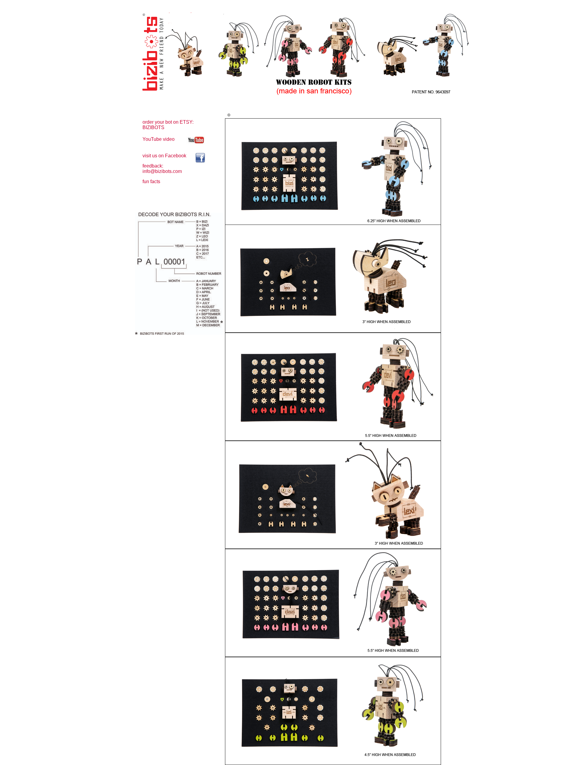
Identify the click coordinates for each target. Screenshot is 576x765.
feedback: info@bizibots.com (162, 168)
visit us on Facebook (164, 155)
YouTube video (158, 139)
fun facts (151, 181)
